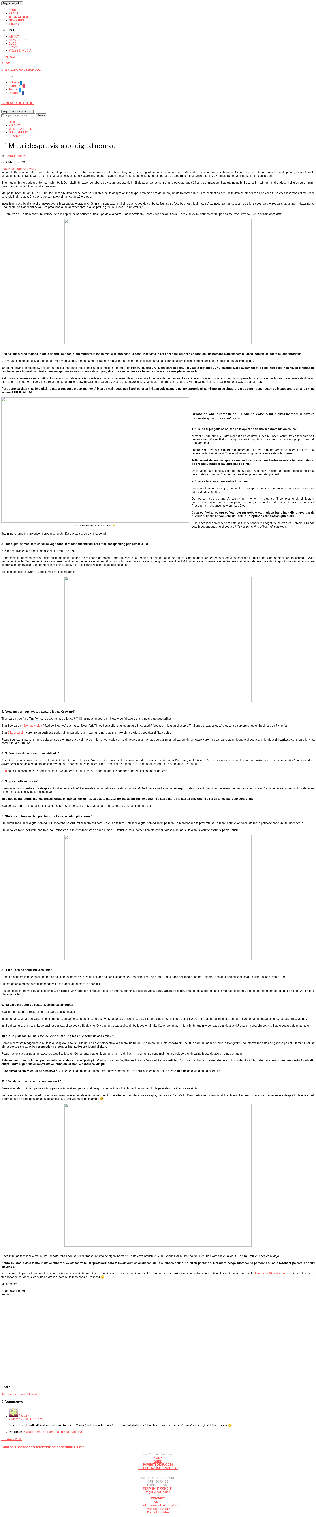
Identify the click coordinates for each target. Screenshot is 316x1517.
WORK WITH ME (19, 17)
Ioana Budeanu (17, 102)
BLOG (12, 10)
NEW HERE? (16, 20)
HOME (158, 1457)
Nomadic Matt (33, 725)
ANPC (158, 1502)
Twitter (6, 1394)
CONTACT (8, 57)
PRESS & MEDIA (20, 50)
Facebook (20, 1394)
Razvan (23, 1415)
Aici (4, 770)
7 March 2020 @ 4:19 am (25, 1419)
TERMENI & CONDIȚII (158, 1488)
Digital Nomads (15, 156)
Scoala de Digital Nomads (272, 1273)
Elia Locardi (15, 732)
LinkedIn (33, 1394)
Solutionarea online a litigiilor (158, 1505)
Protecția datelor (158, 1509)
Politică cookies (158, 1512)
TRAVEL (14, 47)
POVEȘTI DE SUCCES (158, 1464)
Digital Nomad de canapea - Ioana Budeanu (52, 1432)
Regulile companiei (158, 1492)
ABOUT (13, 13)
